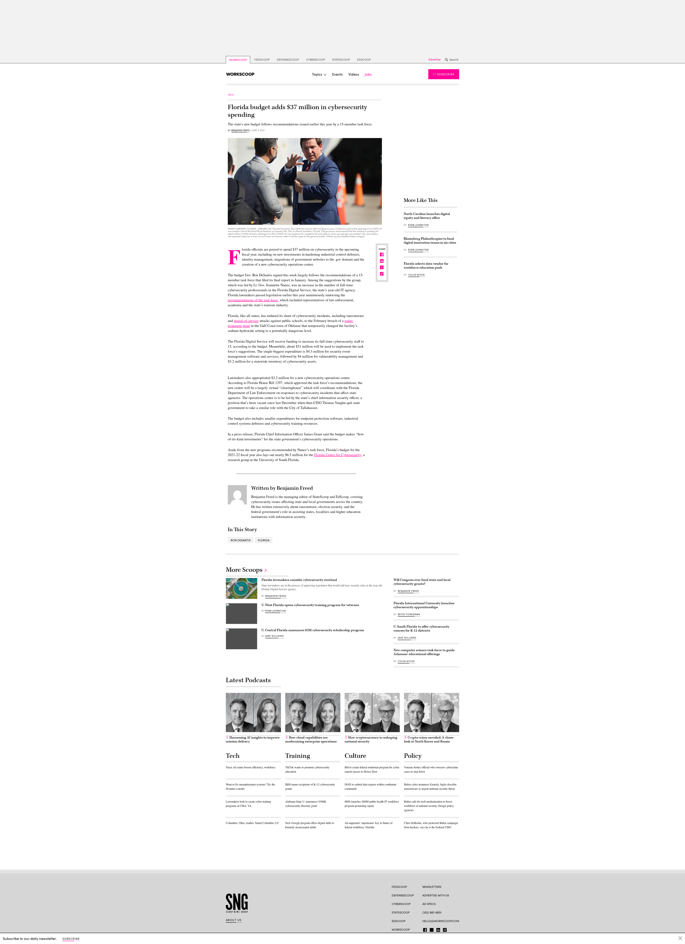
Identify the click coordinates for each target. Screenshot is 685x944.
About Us (234, 920)
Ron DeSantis (241, 540)
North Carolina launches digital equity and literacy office (427, 216)
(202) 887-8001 (432, 912)
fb (424, 929)
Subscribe (446, 74)
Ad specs (429, 904)
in (437, 929)
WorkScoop (238, 60)
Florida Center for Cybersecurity (337, 454)
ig (443, 929)
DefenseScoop (288, 59)
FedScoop (262, 59)
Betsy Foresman (409, 614)
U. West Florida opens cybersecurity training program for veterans (310, 605)
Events (337, 74)
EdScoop (364, 59)
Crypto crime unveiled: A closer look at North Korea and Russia (429, 739)
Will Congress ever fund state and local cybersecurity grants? (422, 582)
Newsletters (431, 887)
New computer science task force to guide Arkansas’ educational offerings (424, 652)
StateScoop (341, 59)
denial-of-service (246, 320)
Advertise (434, 59)
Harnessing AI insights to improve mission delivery (253, 739)
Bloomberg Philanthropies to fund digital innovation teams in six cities (430, 240)
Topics (317, 74)
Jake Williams (274, 635)
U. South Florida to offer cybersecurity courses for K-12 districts (421, 628)
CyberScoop (315, 59)
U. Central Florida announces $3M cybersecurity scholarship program (313, 630)
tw (431, 929)
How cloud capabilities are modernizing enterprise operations (311, 739)
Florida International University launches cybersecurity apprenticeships (424, 605)
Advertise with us (435, 895)
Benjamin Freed (240, 130)
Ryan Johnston (418, 225)
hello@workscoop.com (440, 921)
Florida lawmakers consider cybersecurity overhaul (299, 580)
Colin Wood (416, 274)
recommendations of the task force (253, 299)
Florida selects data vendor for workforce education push (426, 265)
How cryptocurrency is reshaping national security (371, 739)
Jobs (368, 74)
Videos (353, 74)
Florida (264, 540)
